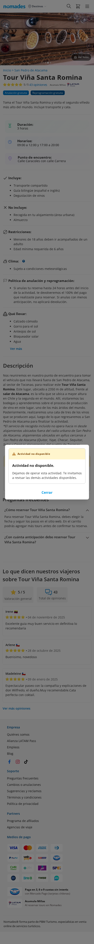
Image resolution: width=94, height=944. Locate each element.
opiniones (38, 84)
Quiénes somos (18, 734)
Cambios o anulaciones (24, 785)
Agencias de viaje (19, 827)
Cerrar (47, 492)
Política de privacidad (22, 804)
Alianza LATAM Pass (21, 741)
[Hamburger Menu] (87, 6)
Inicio (7, 70)
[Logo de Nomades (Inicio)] (15, 6)
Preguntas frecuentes (22, 778)
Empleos (13, 747)
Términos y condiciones (24, 797)
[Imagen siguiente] (87, 39)
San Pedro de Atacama (30, 70)
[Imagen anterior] (7, 39)
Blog (10, 753)
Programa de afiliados (23, 821)
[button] (78, 6)
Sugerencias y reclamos (24, 791)
